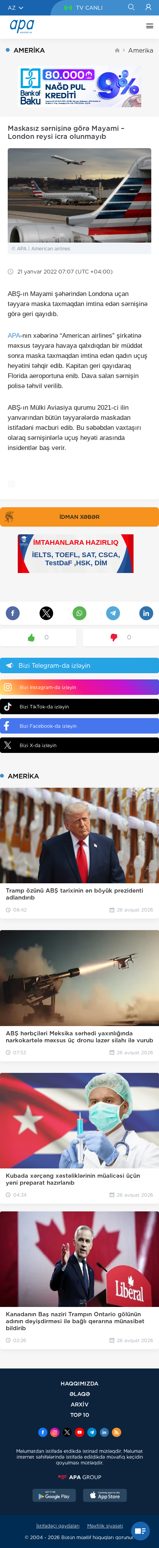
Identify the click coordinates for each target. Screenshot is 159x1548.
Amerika (140, 50)
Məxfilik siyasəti (105, 1526)
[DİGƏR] (147, 27)
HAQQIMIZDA (79, 1383)
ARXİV (80, 1404)
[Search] (131, 7)
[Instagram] (54, 1433)
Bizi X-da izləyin (38, 745)
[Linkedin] (104, 1433)
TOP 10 (79, 1414)
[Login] (148, 8)
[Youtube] (79, 1433)
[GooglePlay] (54, 1496)
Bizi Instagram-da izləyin (48, 687)
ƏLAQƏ (79, 1394)
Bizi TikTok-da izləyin (44, 707)
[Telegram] (91, 1433)
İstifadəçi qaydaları (58, 1526)
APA (14, 335)
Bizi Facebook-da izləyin (48, 726)
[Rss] (116, 1433)
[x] (67, 1433)
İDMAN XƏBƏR (79, 517)
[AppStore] (105, 1496)
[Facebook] (42, 1433)
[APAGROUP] (79, 1477)
